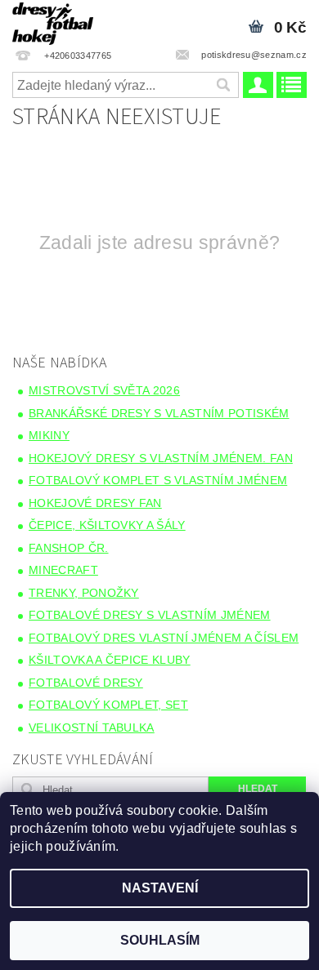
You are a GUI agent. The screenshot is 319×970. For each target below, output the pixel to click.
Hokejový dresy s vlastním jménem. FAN (161, 458)
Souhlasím (160, 940)
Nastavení (160, 888)
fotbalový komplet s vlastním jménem (158, 480)
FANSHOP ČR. (69, 547)
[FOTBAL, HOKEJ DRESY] (52, 21)
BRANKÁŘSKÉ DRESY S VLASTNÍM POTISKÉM (159, 413)
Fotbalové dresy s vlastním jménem (150, 614)
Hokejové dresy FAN (95, 502)
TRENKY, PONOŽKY (84, 592)
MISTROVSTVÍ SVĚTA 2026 (104, 390)
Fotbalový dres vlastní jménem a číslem (164, 637)
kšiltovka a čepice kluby (110, 659)
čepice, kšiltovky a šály (107, 525)
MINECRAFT (63, 569)
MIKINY (49, 435)
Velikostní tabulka (92, 727)
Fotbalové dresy (86, 682)
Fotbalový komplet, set (108, 704)
